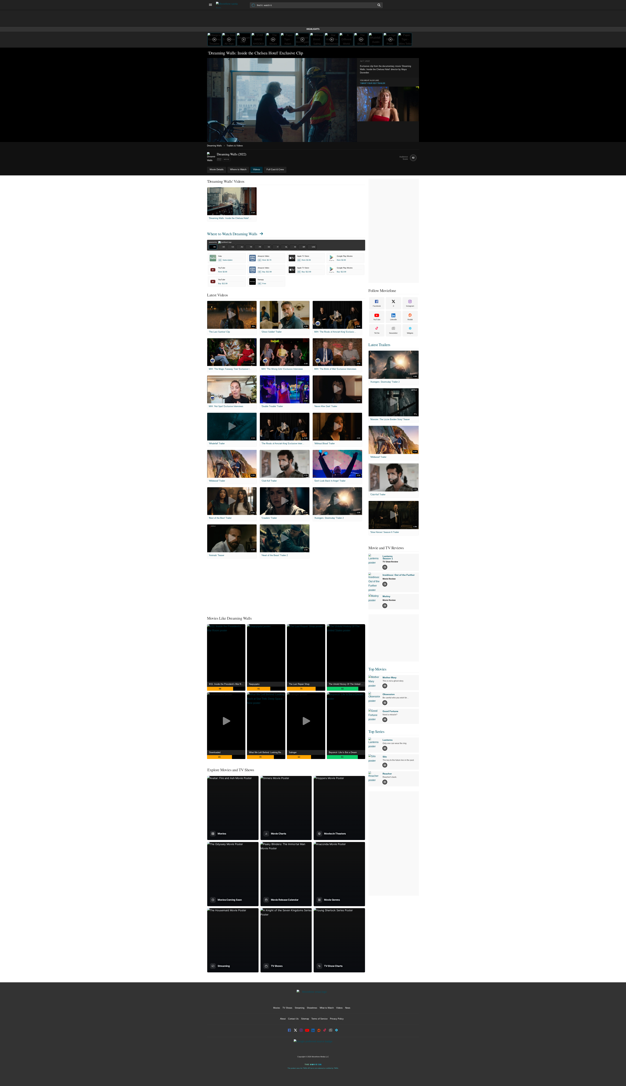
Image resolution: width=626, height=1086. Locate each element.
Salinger (293, 752)
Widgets (410, 333)
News (347, 1008)
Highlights (313, 29)
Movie (226, 159)
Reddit (410, 319)
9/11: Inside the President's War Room (227, 684)
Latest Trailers (379, 344)
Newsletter (393, 333)
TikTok (377, 333)
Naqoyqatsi (254, 684)
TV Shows (287, 1008)
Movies (276, 1008)
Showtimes (312, 1008)
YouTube (376, 319)
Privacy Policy (337, 1019)
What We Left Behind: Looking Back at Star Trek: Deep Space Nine (267, 752)
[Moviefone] (228, 5)
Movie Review (389, 579)
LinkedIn (393, 319)
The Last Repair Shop (299, 684)
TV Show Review (390, 562)
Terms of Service (319, 1019)
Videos (339, 1008)
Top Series (376, 731)
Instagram (410, 306)
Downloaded (214, 752)
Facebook (377, 306)
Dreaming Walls (214, 145)
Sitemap (305, 1019)
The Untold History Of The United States (347, 684)
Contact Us (293, 1019)
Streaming (299, 1008)
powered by (213, 242)
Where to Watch (232, 233)
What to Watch (327, 1008)
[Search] (379, 5)
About (283, 1019)
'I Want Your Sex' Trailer (372, 83)
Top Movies (377, 669)
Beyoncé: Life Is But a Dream (343, 752)
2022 (219, 159)
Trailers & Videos (235, 145)
